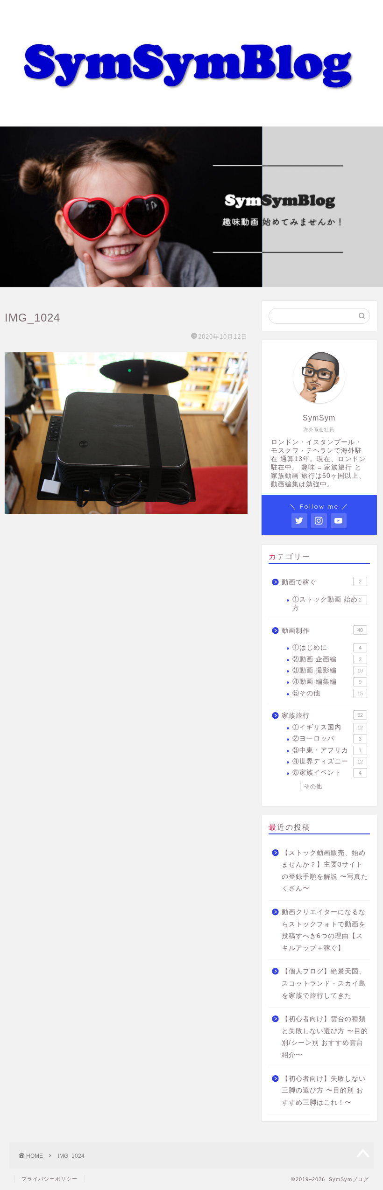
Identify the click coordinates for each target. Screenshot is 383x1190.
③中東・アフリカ (327, 750)
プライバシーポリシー (49, 1179)
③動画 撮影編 (327, 670)
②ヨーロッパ (327, 738)
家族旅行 (322, 715)
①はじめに (327, 647)
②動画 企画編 (327, 659)
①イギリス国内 (327, 727)
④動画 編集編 (327, 681)
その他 (313, 786)
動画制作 (322, 630)
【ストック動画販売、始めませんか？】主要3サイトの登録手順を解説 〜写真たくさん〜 (325, 870)
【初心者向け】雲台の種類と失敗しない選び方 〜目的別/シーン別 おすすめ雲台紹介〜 (325, 1036)
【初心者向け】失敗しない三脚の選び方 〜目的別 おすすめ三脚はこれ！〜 (324, 1090)
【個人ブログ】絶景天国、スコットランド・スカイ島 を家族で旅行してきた (324, 983)
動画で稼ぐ (322, 582)
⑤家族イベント (327, 772)
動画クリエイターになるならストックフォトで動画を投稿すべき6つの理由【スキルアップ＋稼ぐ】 (324, 930)
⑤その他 (327, 693)
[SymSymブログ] (191, 117)
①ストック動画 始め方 (327, 603)
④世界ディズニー (327, 761)
